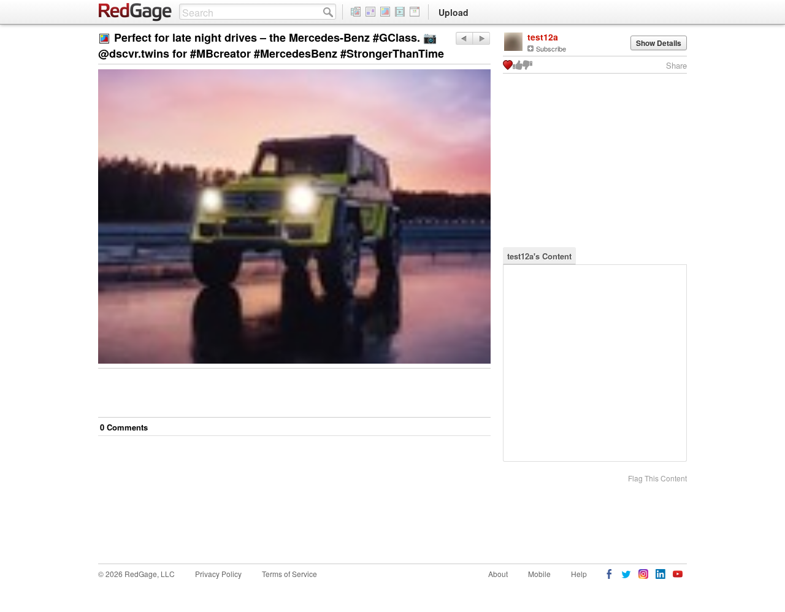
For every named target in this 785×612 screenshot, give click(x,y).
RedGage (135, 12)
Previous (481, 38)
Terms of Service (289, 573)
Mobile (539, 573)
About (498, 573)
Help (579, 573)
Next (464, 38)
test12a (542, 36)
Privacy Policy (218, 573)
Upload (453, 12)
